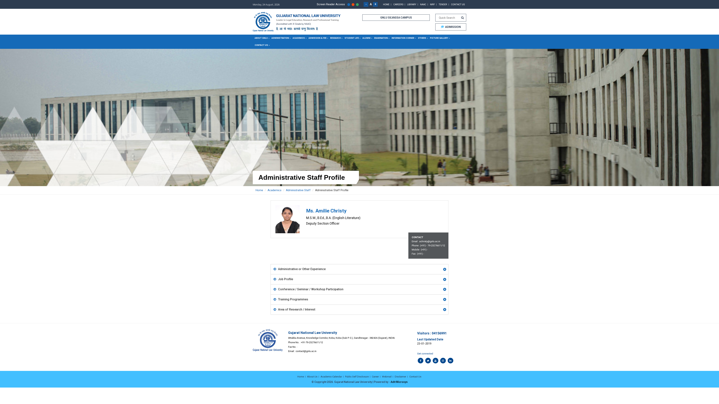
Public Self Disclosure (357, 376)
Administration (280, 38)
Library (411, 4)
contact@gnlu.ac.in (306, 351)
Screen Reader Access (331, 4)
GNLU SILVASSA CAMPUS (396, 17)
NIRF (432, 4)
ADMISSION (452, 27)
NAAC (423, 4)
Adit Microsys (399, 381)
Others (422, 38)
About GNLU (261, 38)
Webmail (387, 376)
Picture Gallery (439, 38)
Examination (381, 38)
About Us (312, 376)
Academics (299, 38)
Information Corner (403, 38)
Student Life (352, 38)
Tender (443, 4)
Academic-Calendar (331, 376)
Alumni (366, 38)
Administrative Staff (298, 190)
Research (335, 38)
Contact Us (458, 4)
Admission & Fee (317, 38)
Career (375, 376)
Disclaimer (400, 376)
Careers (398, 4)
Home (386, 4)
